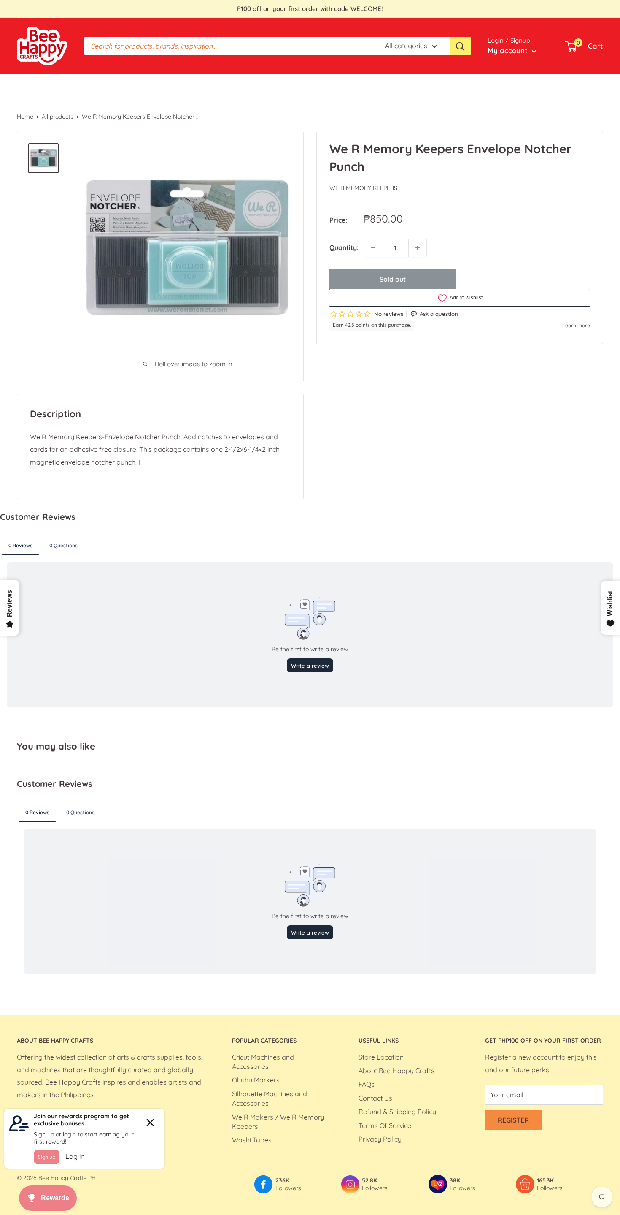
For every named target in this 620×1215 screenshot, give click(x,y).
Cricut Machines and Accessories (263, 1062)
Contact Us (375, 1098)
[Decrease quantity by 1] (373, 248)
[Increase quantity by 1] (417, 248)
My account (509, 50)
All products (57, 116)
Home (25, 116)
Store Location (381, 1057)
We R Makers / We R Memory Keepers (278, 1122)
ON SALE (286, 87)
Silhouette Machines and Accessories (269, 1098)
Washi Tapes (252, 1140)
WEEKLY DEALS (229, 87)
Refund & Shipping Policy (397, 1111)
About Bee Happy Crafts (396, 1070)
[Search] (460, 46)
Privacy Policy (380, 1139)
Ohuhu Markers (256, 1080)
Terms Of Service (385, 1125)
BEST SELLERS (39, 87)
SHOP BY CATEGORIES (107, 87)
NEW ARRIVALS (335, 87)
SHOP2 (380, 87)
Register (513, 1120)
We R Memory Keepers (363, 188)
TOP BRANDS (173, 87)
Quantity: (344, 247)
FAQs (367, 1084)
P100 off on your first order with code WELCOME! (310, 9)
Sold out (393, 279)
